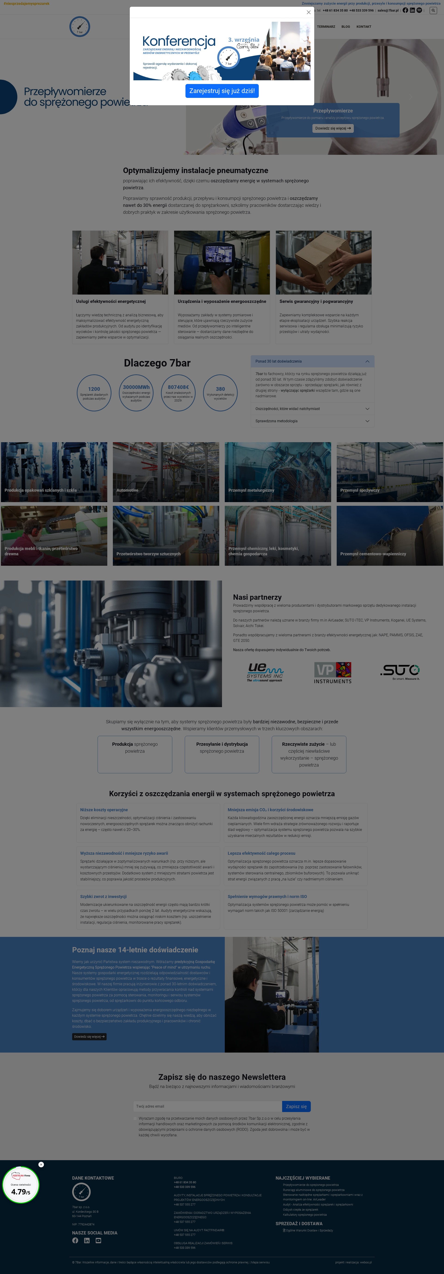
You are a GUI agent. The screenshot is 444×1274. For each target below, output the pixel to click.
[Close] (308, 12)
